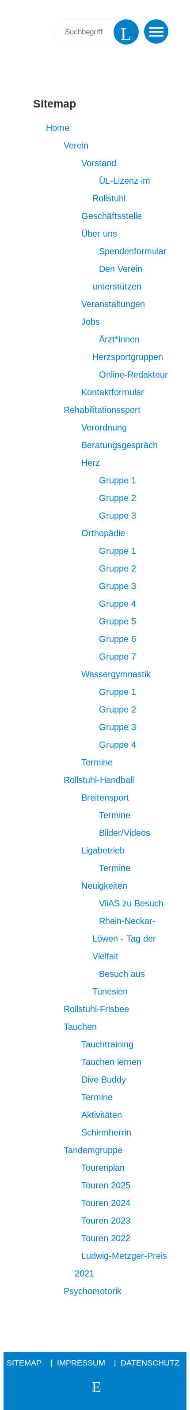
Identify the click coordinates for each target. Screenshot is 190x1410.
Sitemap (51, 71)
